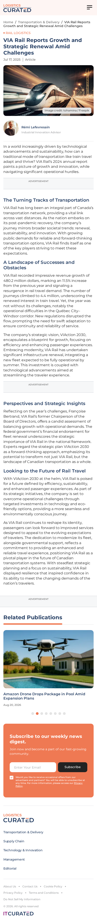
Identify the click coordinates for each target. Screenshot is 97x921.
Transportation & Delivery (39, 22)
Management (14, 859)
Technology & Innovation (23, 850)
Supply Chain (13, 841)
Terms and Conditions (44, 892)
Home (8, 22)
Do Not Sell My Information (21, 899)
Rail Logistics (18, 33)
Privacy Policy (13, 892)
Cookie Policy (53, 886)
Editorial (9, 868)
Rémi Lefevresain (35, 127)
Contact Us (29, 886)
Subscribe (73, 767)
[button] (32, 713)
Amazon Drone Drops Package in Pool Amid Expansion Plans (44, 696)
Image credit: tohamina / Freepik (67, 110)
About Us (9, 886)
